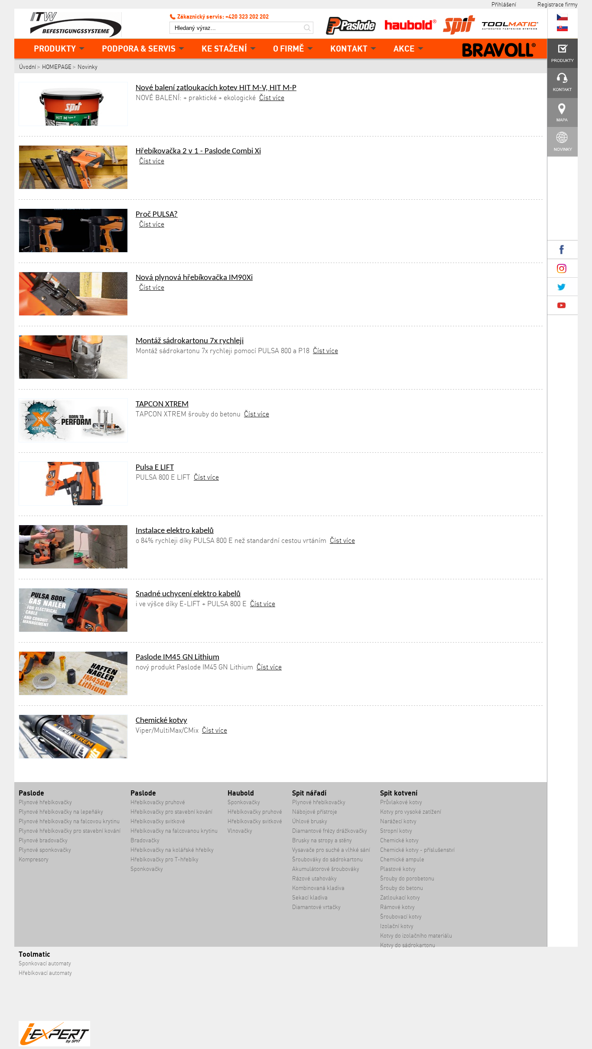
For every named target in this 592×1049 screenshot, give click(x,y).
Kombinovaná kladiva (318, 888)
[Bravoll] (499, 50)
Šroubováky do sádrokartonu (327, 859)
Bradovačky (144, 840)
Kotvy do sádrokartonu (407, 945)
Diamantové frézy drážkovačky (329, 831)
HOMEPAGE (57, 67)
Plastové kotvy (398, 869)
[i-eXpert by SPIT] (54, 1044)
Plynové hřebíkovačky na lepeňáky (61, 812)
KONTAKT (349, 48)
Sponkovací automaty (45, 963)
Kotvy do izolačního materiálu (416, 935)
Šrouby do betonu (401, 888)
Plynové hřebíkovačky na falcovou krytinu (69, 821)
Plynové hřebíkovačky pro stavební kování (69, 831)
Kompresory (34, 859)
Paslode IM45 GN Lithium (177, 657)
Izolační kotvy (396, 926)
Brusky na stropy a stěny (322, 840)
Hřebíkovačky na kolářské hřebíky (172, 850)
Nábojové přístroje (314, 812)
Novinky (88, 67)
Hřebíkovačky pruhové (157, 802)
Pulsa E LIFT (155, 468)
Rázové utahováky (314, 878)
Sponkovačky (146, 869)
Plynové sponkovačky (45, 850)
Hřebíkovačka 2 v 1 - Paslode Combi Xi (198, 151)
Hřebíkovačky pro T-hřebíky (164, 859)
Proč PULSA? (157, 215)
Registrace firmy (557, 4)
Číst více (271, 97)
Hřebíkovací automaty (45, 973)
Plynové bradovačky (43, 840)
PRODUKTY (55, 48)
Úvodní (27, 67)
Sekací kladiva (310, 897)
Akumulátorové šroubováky (325, 869)
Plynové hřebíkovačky (45, 802)
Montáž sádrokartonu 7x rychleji (190, 341)
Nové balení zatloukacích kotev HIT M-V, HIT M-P (216, 88)
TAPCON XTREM (162, 404)
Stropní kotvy (396, 831)
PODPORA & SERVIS (139, 48)
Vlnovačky (240, 831)
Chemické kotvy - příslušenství (417, 850)
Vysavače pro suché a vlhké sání (331, 850)
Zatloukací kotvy (400, 897)
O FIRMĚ (288, 48)
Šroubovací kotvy (401, 916)
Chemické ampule (402, 859)
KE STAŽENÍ (224, 48)
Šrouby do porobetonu (407, 878)
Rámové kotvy (397, 907)
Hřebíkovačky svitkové (157, 821)
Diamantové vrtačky (316, 907)
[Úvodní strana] (79, 24)
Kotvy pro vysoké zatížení (410, 812)
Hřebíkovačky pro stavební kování (171, 812)
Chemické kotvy (161, 721)
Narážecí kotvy (398, 821)
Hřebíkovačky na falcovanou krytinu (174, 831)
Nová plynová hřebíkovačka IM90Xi (194, 278)
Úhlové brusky (309, 821)
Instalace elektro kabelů (175, 531)
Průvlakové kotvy (401, 802)
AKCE (404, 48)
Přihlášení (503, 4)
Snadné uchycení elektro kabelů (188, 594)
